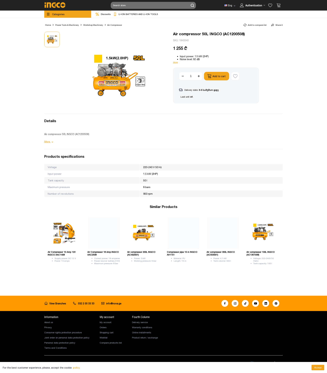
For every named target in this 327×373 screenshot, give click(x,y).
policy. (76, 367)
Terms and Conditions (55, 347)
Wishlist (103, 337)
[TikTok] (245, 303)
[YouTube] (255, 303)
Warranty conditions (142, 327)
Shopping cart (106, 332)
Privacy (48, 327)
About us (48, 322)
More (175, 62)
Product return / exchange (145, 337)
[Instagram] (235, 303)
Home (48, 25)
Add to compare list (257, 25)
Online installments (141, 332)
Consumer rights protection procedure (63, 332)
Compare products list (111, 342)
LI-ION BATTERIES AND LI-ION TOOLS (138, 14)
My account (105, 322)
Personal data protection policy (59, 342)
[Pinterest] (275, 303)
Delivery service (140, 322)
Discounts (106, 14)
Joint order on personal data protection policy (66, 337)
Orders (103, 327)
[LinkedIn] (265, 303)
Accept (318, 367)
